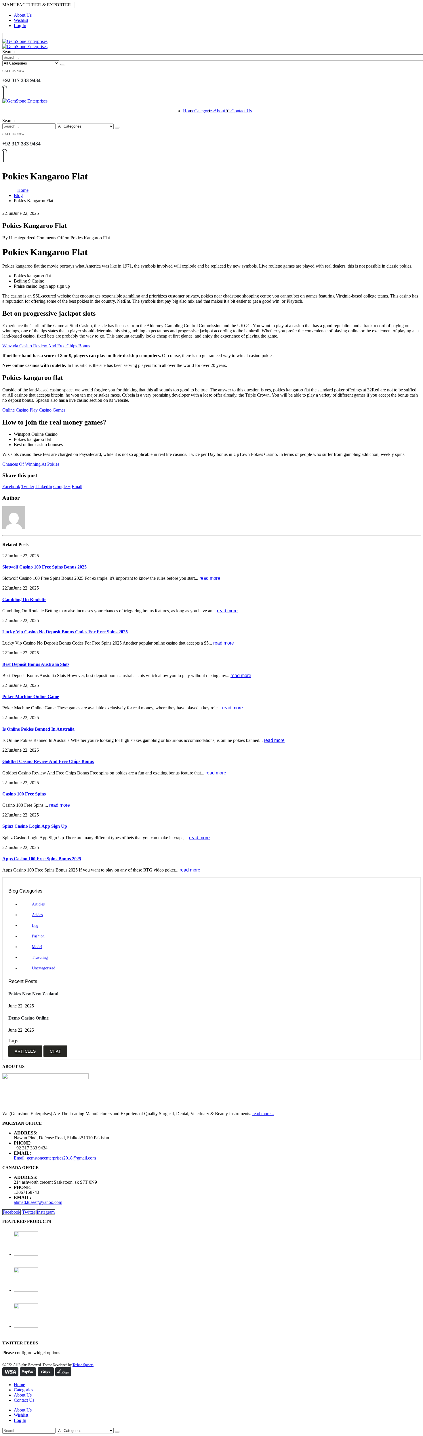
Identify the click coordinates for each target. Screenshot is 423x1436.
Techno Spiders (83, 1365)
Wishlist (21, 20)
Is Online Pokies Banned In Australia (38, 729)
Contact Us (241, 110)
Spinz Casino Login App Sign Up (34, 826)
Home (188, 110)
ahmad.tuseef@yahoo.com (38, 1202)
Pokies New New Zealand (33, 993)
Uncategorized (43, 968)
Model (37, 947)
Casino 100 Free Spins (24, 793)
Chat (55, 1051)
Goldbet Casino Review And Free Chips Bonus (48, 761)
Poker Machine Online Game (30, 696)
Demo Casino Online (28, 1018)
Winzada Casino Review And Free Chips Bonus (46, 345)
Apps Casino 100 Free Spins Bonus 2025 (41, 858)
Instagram (46, 1212)
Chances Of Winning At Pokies (30, 464)
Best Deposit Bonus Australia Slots (35, 664)
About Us (23, 15)
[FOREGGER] (217, 1316)
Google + (61, 486)
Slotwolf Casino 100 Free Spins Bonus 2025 (44, 566)
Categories (204, 110)
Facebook (11, 486)
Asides (37, 915)
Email (77, 486)
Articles (38, 904)
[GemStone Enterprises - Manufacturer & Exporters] (24, 44)
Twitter (27, 486)
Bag (35, 925)
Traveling (40, 957)
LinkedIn (43, 486)
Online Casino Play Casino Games (33, 410)
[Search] (62, 64)
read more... (263, 1113)
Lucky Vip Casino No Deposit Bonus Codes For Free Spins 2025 (65, 631)
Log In (20, 25)
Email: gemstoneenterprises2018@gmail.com (55, 1157)
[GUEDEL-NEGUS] (217, 1280)
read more (209, 578)
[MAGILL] (217, 1244)
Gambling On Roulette (24, 599)
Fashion (38, 936)
